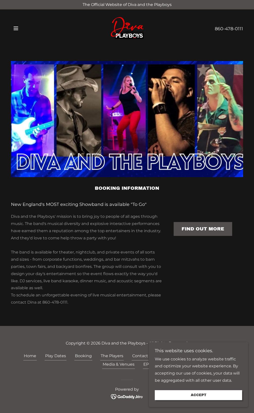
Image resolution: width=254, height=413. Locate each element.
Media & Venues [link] (118, 364)
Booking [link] (83, 355)
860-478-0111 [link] (229, 29)
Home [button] (30, 355)
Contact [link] (140, 355)
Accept (198, 395)
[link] (127, 28)
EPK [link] (147, 364)
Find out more (203, 228)
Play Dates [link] (55, 355)
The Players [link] (112, 355)
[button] (16, 28)
